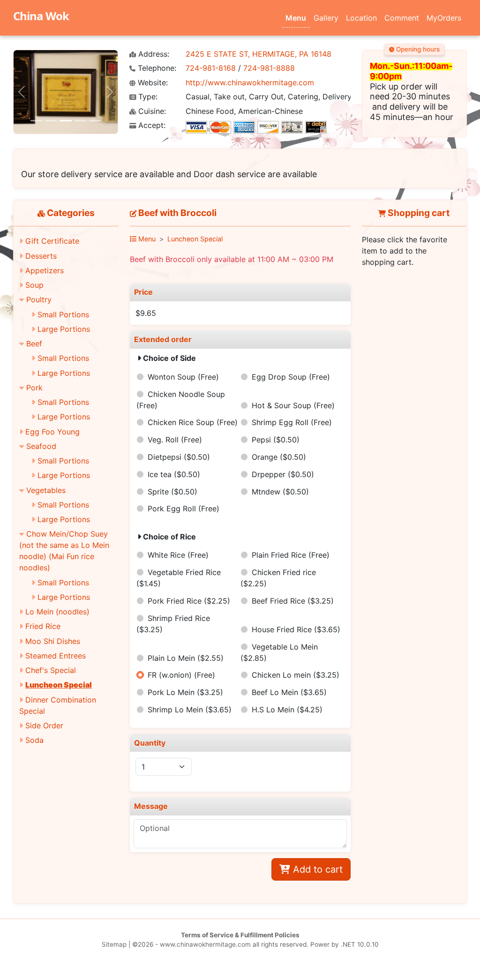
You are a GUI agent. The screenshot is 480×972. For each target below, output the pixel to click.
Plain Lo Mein (186, 658)
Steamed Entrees (55, 655)
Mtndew (280, 491)
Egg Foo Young (52, 431)
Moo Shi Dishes (52, 641)
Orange (279, 457)
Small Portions (63, 314)
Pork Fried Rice (189, 601)
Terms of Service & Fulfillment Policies (240, 935)
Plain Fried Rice (291, 555)
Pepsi (276, 439)
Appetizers (44, 270)
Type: (147, 96)
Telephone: (155, 68)
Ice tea (174, 474)
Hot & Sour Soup (293, 405)
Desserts (41, 256)
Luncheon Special (58, 684)
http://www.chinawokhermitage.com (250, 82)
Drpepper (283, 474)
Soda (34, 740)
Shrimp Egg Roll (292, 422)
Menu (295, 17)
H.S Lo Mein (287, 709)
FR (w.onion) (181, 675)
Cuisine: (151, 111)
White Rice (178, 555)
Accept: (150, 125)
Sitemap (114, 944)
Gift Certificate (52, 241)
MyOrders (444, 17)
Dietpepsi (179, 457)
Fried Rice (42, 626)
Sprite (172, 491)
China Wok (41, 15)
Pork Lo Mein (185, 692)
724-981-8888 (269, 68)
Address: (152, 54)
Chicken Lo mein (295, 675)
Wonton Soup (183, 376)
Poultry (39, 299)
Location (361, 17)
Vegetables (46, 490)
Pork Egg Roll (183, 508)
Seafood (41, 446)
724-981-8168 (211, 68)
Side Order (44, 725)
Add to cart (316, 869)
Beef (34, 343)
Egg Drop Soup (291, 376)
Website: (151, 82)
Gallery (326, 17)
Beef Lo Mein (289, 692)
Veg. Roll (175, 439)
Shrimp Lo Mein (190, 709)
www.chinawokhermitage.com (205, 944)
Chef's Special (50, 670)
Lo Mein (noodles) (57, 611)
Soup (34, 285)
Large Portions (64, 329)
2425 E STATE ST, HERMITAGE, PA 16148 (258, 54)
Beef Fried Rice (293, 601)
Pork (34, 387)
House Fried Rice (296, 629)
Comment (401, 17)
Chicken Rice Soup (193, 422)
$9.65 (145, 313)
